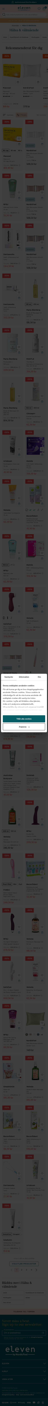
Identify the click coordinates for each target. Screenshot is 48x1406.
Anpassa (22, 727)
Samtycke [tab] (8, 677)
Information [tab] (24, 677)
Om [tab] (39, 677)
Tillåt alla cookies (24, 719)
